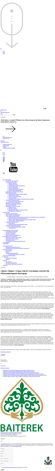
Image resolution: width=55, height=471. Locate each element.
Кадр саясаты (12, 223)
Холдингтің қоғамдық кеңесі (12, 200)
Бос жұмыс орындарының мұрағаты (14, 264)
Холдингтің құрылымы (11, 182)
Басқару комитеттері (13, 186)
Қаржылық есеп (12, 207)
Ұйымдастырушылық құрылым (16, 189)
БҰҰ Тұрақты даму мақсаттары (13, 214)
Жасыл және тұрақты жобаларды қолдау (18, 218)
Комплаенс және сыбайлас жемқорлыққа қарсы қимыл (21, 199)
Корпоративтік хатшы (14, 195)
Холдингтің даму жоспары (12, 180)
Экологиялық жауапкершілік (12, 215)
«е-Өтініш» (3, 443)
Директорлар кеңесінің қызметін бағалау (18, 194)
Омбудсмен (5, 243)
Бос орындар (9, 261)
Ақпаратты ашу (12, 228)
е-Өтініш (3, 140)
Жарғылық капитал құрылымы (13, 202)
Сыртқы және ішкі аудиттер (15, 196)
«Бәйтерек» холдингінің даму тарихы (14, 191)
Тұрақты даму (6, 212)
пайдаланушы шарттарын (10, 467)
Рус (4, 51)
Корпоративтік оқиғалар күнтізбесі (17, 254)
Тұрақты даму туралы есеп (15, 211)
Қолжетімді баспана (7, 245)
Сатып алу (5, 256)
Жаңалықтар (6, 145)
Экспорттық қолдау (10, 240)
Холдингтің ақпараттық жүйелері (13, 203)
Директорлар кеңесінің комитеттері (17, 185)
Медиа (4, 146)
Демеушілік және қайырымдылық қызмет (18, 224)
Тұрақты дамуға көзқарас (12, 213)
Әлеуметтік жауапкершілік (12, 222)
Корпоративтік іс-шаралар (9, 148)
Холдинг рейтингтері (11, 232)
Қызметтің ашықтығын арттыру (13, 225)
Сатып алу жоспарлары (11, 258)
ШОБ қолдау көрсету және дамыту (14, 237)
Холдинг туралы (7, 179)
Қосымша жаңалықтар (6, 351)
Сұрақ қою (3, 365)
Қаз (4, 52)
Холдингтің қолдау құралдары (10, 236)
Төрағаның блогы (5, 142)
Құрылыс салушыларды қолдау (13, 247)
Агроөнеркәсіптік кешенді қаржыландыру (15, 241)
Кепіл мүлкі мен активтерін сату (13, 235)
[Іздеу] (44, 108)
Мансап (5, 260)
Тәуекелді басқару (13, 197)
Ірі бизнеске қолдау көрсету (12, 238)
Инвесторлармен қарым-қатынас (10, 230)
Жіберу (2, 469)
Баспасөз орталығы (7, 137)
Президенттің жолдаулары (9, 255)
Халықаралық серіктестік (12, 231)
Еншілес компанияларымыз (15, 190)
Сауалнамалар (6, 242)
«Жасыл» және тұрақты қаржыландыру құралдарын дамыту (22, 219)
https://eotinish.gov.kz (17, 446)
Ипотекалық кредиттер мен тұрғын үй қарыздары (17, 248)
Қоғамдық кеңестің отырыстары (16, 201)
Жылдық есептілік (13, 208)
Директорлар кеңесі (13, 184)
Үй (4, 136)
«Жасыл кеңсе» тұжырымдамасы (16, 220)
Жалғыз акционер (13, 183)
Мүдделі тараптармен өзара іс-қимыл (17, 226)
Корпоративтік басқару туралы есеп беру (18, 209)
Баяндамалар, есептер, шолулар (13, 206)
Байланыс (5, 265)
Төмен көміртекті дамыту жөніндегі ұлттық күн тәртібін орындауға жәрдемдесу (27, 217)
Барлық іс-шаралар (5, 368)
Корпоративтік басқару (11, 192)
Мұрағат (8, 259)
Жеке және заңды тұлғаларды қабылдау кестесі (11, 432)
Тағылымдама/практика (11, 262)
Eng (4, 53)
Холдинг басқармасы (13, 188)
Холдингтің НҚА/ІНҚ (11, 205)
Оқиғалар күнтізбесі (10, 233)
